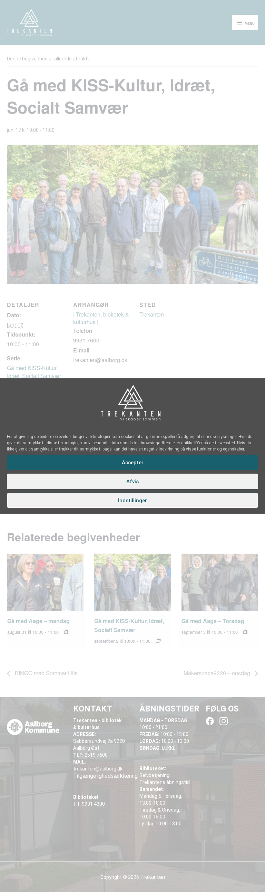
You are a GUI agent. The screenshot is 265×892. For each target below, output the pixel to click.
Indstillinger (132, 500)
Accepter (133, 462)
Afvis (132, 481)
